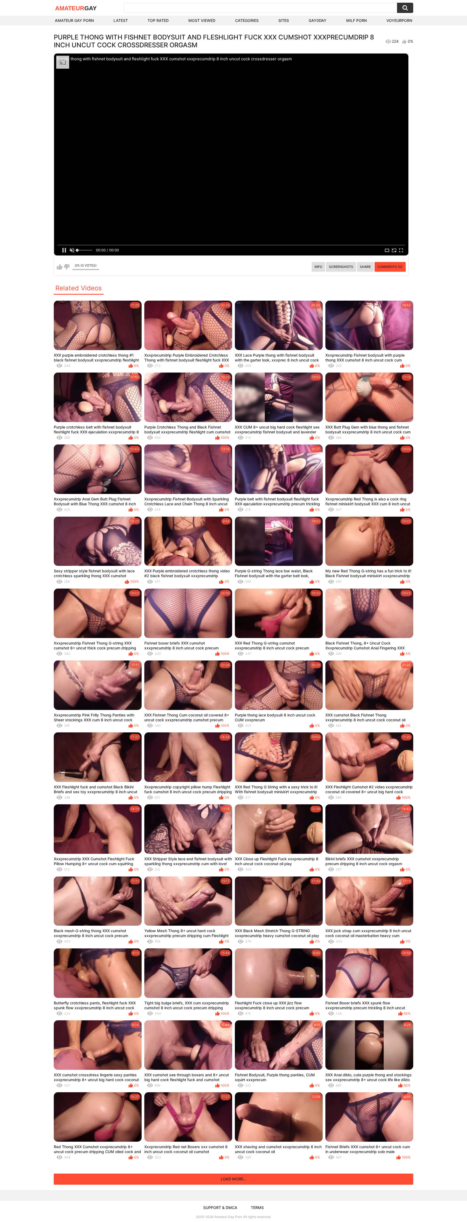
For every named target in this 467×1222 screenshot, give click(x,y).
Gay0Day (317, 20)
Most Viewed (201, 20)
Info (318, 267)
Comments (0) (390, 267)
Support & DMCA (220, 1207)
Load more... (233, 1179)
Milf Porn (356, 20)
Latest (121, 20)
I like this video (59, 267)
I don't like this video (66, 267)
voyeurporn (399, 20)
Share (365, 267)
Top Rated (158, 20)
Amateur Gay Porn (74, 20)
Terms (257, 1207)
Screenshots (341, 267)
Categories (247, 20)
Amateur (76, 8)
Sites (283, 20)
